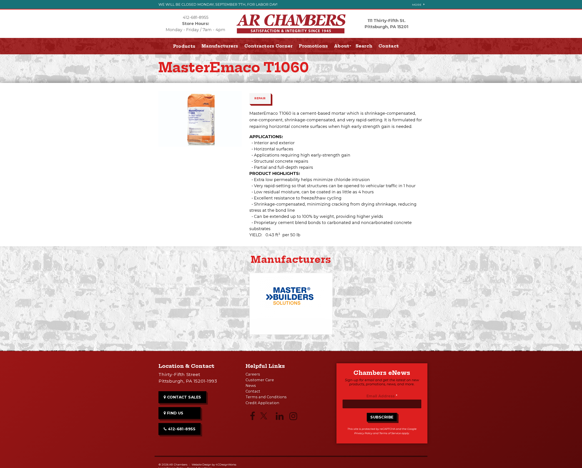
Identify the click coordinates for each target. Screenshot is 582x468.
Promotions (313, 46)
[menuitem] (219, 46)
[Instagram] (293, 417)
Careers (253, 374)
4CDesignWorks (226, 464)
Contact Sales (183, 397)
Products (184, 46)
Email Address (381, 396)
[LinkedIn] (279, 417)
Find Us (174, 413)
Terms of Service (390, 433)
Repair (260, 98)
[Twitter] (266, 417)
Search (364, 46)
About (341, 46)
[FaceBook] (252, 417)
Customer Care (260, 380)
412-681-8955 (195, 17)
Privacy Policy (363, 433)
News (251, 385)
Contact (389, 46)
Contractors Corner (268, 46)
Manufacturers (219, 46)
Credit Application (262, 403)
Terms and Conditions (266, 397)
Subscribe (381, 417)
